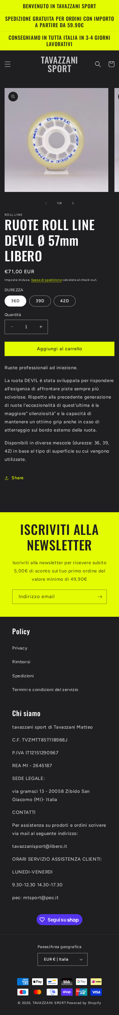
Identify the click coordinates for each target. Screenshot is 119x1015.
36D (15, 300)
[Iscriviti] (99, 597)
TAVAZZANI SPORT (49, 1003)
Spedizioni (23, 676)
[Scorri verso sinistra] (46, 203)
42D (64, 300)
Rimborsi (21, 661)
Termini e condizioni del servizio (45, 689)
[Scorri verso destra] (73, 203)
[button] (7, 64)
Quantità (13, 314)
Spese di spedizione (46, 280)
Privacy (19, 648)
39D (40, 300)
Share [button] (18, 477)
